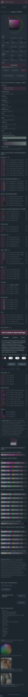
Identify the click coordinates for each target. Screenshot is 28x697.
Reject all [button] (11, 364)
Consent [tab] (6, 337)
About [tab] (23, 337)
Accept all (22, 364)
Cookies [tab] (15, 337)
